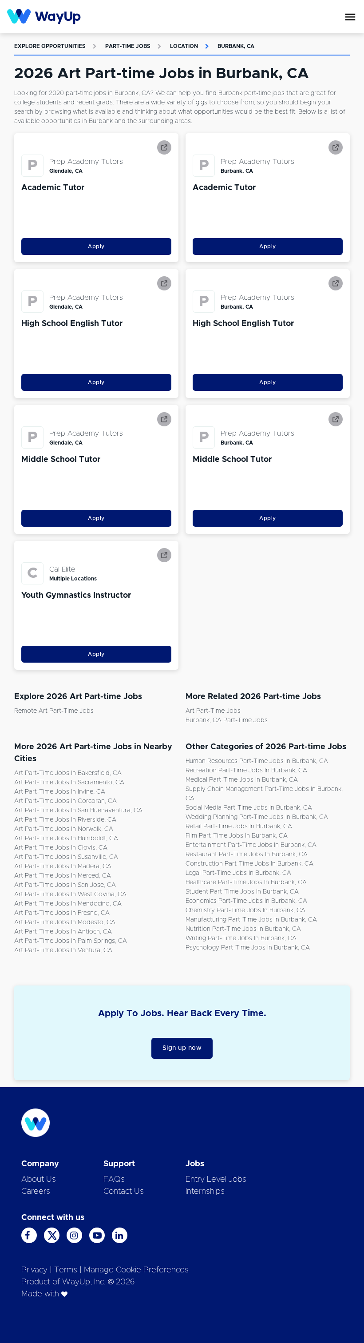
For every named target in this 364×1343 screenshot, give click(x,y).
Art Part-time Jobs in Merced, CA (62, 876)
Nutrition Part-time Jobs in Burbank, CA (243, 929)
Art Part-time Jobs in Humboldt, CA (66, 838)
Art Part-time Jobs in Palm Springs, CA (70, 941)
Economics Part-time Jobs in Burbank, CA (246, 901)
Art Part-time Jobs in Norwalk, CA (63, 829)
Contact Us (123, 1192)
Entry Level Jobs (216, 1180)
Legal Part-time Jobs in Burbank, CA (238, 873)
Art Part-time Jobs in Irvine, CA (59, 792)
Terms (65, 1270)
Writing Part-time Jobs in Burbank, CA (241, 938)
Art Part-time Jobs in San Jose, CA (65, 885)
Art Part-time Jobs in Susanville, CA (66, 857)
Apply (96, 246)
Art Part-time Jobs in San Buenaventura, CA (78, 810)
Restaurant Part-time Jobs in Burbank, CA (247, 854)
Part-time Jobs (127, 46)
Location (184, 46)
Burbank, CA (236, 46)
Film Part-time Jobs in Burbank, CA (237, 836)
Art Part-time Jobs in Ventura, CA (63, 950)
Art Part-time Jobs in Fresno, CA (62, 913)
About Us (38, 1180)
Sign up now (182, 1048)
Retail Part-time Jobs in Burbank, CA (239, 826)
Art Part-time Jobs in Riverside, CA (65, 820)
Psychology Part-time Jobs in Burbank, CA (248, 948)
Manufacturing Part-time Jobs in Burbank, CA (251, 920)
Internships (205, 1192)
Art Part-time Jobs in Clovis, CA (60, 848)
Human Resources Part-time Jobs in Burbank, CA (257, 761)
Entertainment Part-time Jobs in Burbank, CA (251, 845)
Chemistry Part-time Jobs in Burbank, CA (245, 910)
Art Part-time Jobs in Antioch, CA (63, 932)
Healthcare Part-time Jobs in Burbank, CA (246, 882)
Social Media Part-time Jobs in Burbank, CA (249, 808)
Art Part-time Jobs (213, 711)
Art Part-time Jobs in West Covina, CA (70, 894)
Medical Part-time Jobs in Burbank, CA (242, 780)
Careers (35, 1192)
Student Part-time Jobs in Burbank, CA (242, 892)
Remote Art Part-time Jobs (54, 711)
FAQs (114, 1180)
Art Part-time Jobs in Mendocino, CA (68, 904)
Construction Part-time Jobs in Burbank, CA (249, 864)
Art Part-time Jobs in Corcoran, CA (65, 801)
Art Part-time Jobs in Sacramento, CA (69, 782)
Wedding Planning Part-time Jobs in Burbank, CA (257, 817)
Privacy (34, 1270)
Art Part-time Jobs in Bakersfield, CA (68, 773)
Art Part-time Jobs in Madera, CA (62, 866)
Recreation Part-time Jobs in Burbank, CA (246, 770)
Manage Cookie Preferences (136, 1270)
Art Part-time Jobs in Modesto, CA (64, 922)
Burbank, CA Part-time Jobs (227, 720)
